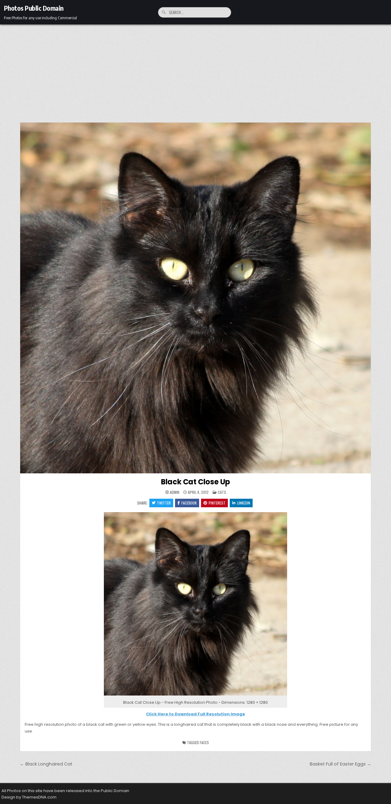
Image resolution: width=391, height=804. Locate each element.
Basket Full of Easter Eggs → (340, 764)
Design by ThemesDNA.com (29, 797)
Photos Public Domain (34, 8)
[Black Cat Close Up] (195, 696)
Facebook (189, 502)
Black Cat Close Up (195, 482)
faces (204, 742)
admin (174, 492)
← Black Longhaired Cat (46, 764)
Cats (222, 492)
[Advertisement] (195, 70)
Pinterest (217, 502)
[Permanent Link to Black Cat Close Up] (195, 298)
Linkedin (243, 502)
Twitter (164, 502)
